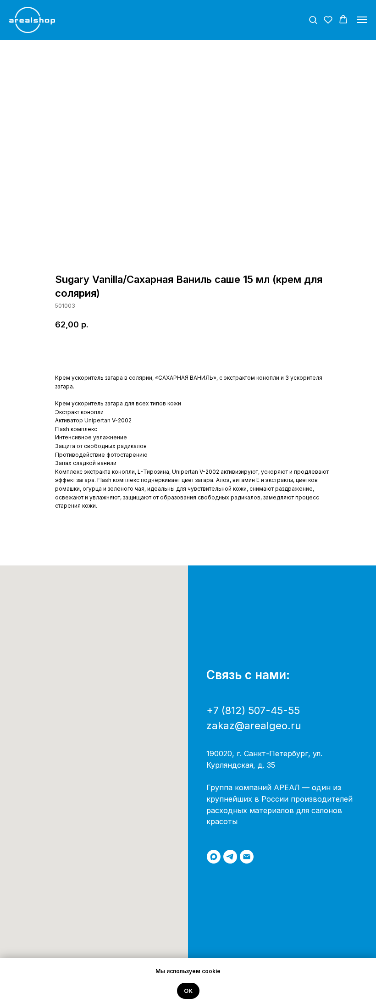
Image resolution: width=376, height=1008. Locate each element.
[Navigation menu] (362, 20)
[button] (313, 19)
